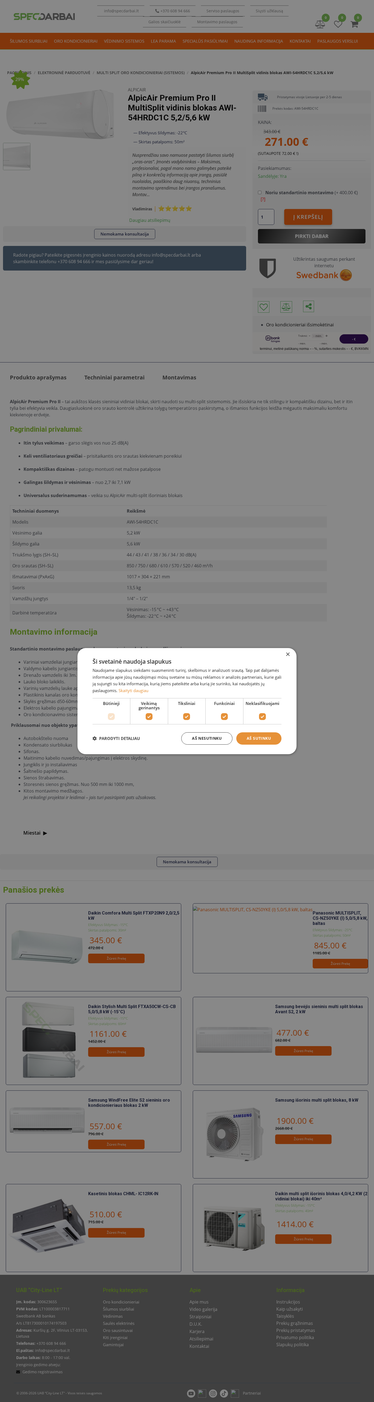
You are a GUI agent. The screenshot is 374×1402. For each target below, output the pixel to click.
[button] (116, 738)
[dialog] (187, 701)
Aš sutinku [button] (259, 738)
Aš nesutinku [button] (207, 738)
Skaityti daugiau (133, 690)
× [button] (288, 654)
